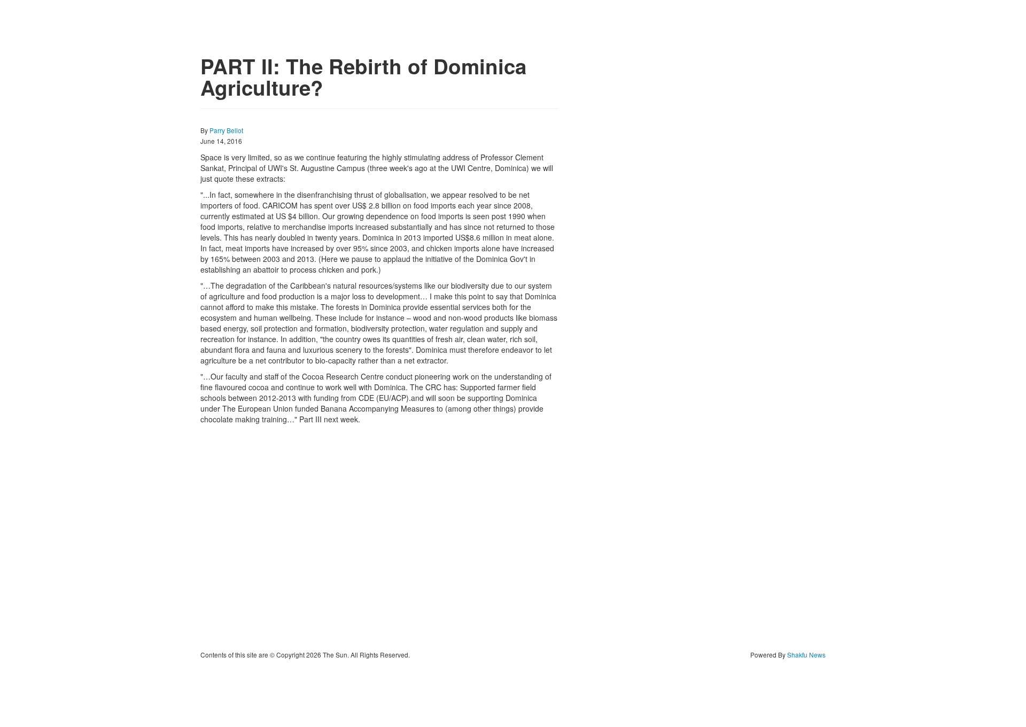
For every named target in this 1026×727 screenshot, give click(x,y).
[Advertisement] (379, 537)
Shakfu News (806, 654)
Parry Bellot (226, 130)
